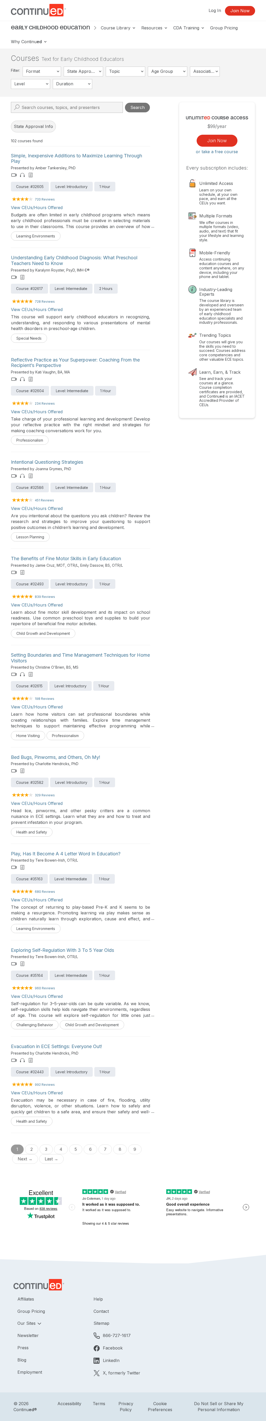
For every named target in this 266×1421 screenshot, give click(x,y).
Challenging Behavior (34, 1025)
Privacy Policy (125, 1406)
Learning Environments (35, 236)
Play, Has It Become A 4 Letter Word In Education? (66, 853)
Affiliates (25, 1299)
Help (98, 1299)
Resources (152, 27)
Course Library (116, 27)
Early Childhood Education (50, 27)
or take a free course (217, 151)
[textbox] (42, 71)
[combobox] (42, 71)
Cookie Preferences (160, 1406)
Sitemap (101, 1323)
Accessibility (69, 1403)
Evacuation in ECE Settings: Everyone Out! (56, 1046)
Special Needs (29, 338)
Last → (51, 1158)
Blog (21, 1359)
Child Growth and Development (43, 633)
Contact (101, 1311)
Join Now (240, 10)
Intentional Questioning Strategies (47, 462)
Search (137, 107)
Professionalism (29, 440)
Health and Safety (31, 832)
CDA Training (187, 27)
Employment (29, 1372)
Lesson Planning (30, 537)
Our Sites (27, 1323)
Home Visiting (28, 735)
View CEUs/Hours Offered (37, 207)
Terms (99, 1403)
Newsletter (28, 1335)
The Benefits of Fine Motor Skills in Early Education (66, 558)
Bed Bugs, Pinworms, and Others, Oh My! (55, 757)
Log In (215, 10)
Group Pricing (224, 27)
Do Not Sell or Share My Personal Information (218, 1406)
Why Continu (26, 41)
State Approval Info (33, 126)
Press (23, 1347)
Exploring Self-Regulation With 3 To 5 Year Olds (62, 950)
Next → (25, 1158)
